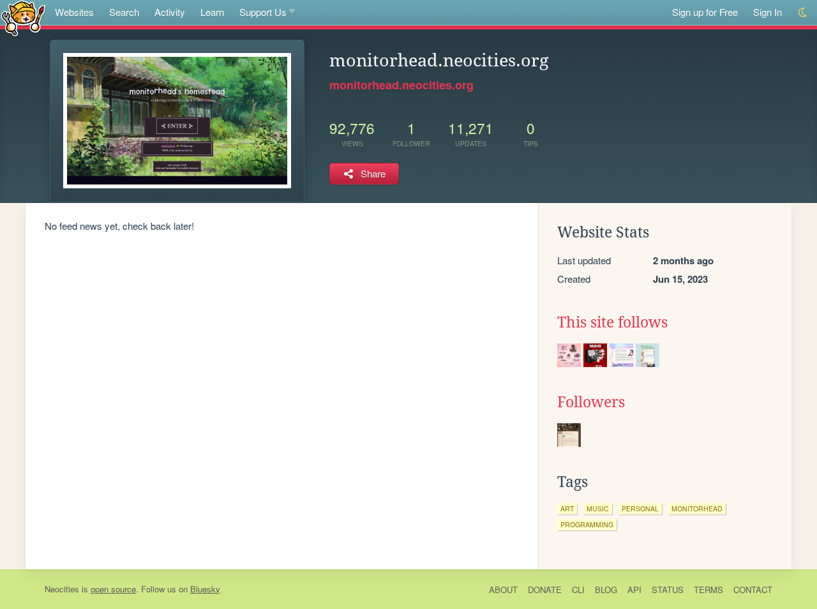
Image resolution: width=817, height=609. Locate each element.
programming (586, 524)
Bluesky (205, 589)
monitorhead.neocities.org (401, 85)
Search (124, 12)
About (503, 589)
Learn (212, 12)
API (634, 589)
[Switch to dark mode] (803, 12)
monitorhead (697, 508)
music (598, 508)
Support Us (263, 12)
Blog (606, 589)
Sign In (767, 12)
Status (668, 589)
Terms (708, 589)
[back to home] (23, 17)
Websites (74, 12)
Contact (752, 589)
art (567, 508)
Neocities (62, 589)
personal (640, 508)
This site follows (612, 322)
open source (113, 589)
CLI (578, 589)
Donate (545, 589)
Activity (169, 12)
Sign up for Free (705, 12)
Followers (591, 402)
